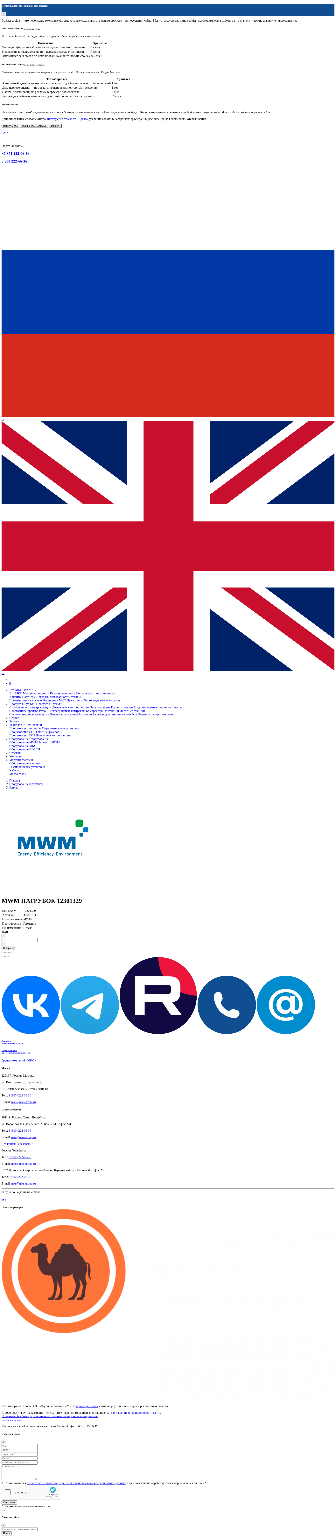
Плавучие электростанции (53, 735)
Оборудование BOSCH (24, 749)
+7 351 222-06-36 (15, 153)
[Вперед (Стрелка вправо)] (7, 956)
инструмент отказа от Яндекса (67, 119)
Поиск (6, 1533)
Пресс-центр (75, 700)
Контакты (15, 756)
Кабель (14, 770)
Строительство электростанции (30, 707)
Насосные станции (132, 711)
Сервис (14, 718)
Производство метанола (25, 728)
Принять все (10, 125)
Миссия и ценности (36, 693)
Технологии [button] (17, 725)
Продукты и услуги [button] (22, 704)
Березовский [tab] (25, 1143)
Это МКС (16, 693)
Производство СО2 (22, 735)
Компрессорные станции (103, 711)
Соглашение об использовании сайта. (136, 1412)
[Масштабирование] (10, 952)
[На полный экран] (7, 952)
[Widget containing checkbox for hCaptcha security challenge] (31, 1492)
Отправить (9, 1502)
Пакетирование (100, 707)
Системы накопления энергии (29, 714)
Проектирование (122, 707)
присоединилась (87, 1406)
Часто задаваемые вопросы (102, 700)
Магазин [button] (15, 760)
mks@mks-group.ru (23, 1102)
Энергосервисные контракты (66, 711)
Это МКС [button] (16, 690)
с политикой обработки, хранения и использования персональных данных (76, 1483)
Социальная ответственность (95, 693)
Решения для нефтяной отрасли (71, 714)
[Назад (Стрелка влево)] (3, 956)
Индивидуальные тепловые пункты (158, 707)
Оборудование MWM (23, 742)
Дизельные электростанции (71, 707)
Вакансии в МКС (55, 700)
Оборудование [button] (19, 739)
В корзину (9, 948)
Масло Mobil (17, 773)
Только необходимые (34, 125)
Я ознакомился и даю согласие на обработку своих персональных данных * (106, 1483)
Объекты (15, 753)
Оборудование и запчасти (26, 763)
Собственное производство (27, 711)
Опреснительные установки (60, 728)
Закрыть (55, 125)
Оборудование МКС (22, 746)
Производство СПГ (22, 732)
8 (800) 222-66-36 (20, 1095)
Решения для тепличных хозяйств (115, 714)
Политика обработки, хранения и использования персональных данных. (50, 1416)
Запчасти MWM (49, 742)
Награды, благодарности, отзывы (58, 697)
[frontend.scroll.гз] (3, 1510)
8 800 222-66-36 (14, 161)
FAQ (5, 132)
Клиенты (15, 697)
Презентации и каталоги (26, 700)
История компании (63, 693)
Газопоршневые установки (27, 766)
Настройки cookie (11, 1420)
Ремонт (14, 721)
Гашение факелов (47, 732)
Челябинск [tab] (9, 1143)
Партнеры (29, 697)
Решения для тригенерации (156, 714)
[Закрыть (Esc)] (3, 952)
